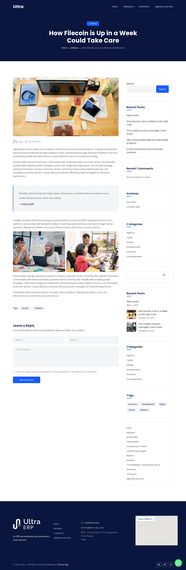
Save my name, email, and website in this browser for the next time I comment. (56, 371)
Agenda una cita (164, 6)
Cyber (130, 237)
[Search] (164, 275)
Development (134, 246)
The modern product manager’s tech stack (146, 132)
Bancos (130, 455)
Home (64, 47)
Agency (130, 232)
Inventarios (132, 437)
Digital (162, 404)
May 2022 (131, 202)
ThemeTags (63, 564)
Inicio (115, 6)
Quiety (25, 308)
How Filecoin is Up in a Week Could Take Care (147, 123)
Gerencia (131, 469)
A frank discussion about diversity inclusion (145, 151)
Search (130, 83)
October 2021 (133, 206)
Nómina (130, 460)
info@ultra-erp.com (94, 527)
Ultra (20, 141)
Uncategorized (134, 256)
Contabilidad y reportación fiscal (143, 464)
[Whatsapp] (178, 563)
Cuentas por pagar (136, 450)
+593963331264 (91, 522)
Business (133, 404)
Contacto (144, 6)
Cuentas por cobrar (137, 446)
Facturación (133, 441)
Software (93, 23)
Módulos (128, 6)
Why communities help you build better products (147, 141)
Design (130, 242)
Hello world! (133, 115)
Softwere (39, 308)
